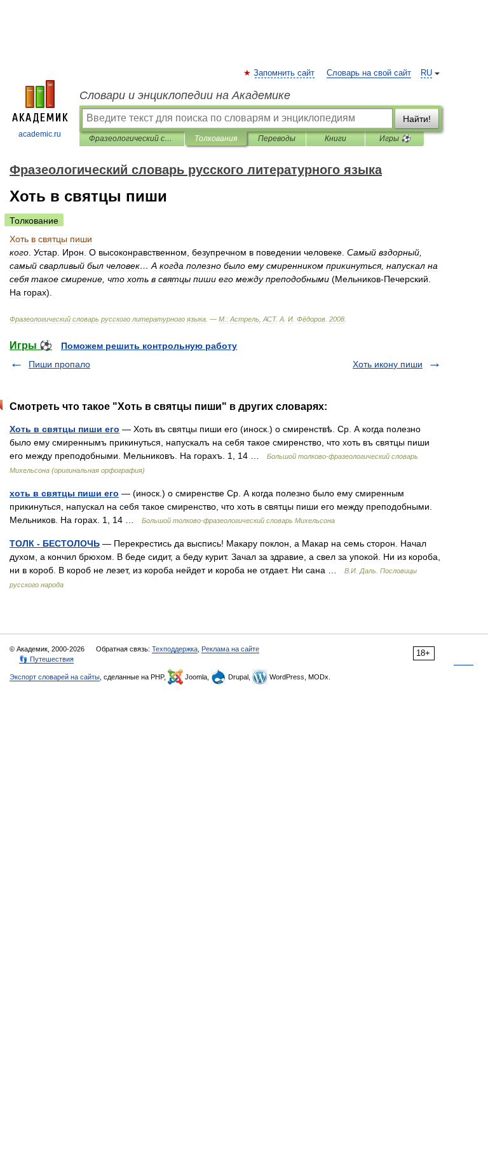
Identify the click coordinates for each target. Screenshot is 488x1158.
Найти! (417, 119)
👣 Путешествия (46, 659)
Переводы (276, 138)
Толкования (215, 138)
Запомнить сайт (285, 73)
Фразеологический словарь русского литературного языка (132, 138)
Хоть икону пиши (388, 364)
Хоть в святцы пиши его (64, 429)
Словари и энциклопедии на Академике (184, 95)
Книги (335, 138)
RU (426, 73)
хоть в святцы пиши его (64, 493)
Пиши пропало (59, 364)
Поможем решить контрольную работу (149, 346)
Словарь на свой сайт (369, 73)
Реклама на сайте (230, 649)
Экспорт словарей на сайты (55, 677)
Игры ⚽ (394, 138)
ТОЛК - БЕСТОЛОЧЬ (55, 543)
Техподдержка (175, 649)
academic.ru (39, 134)
